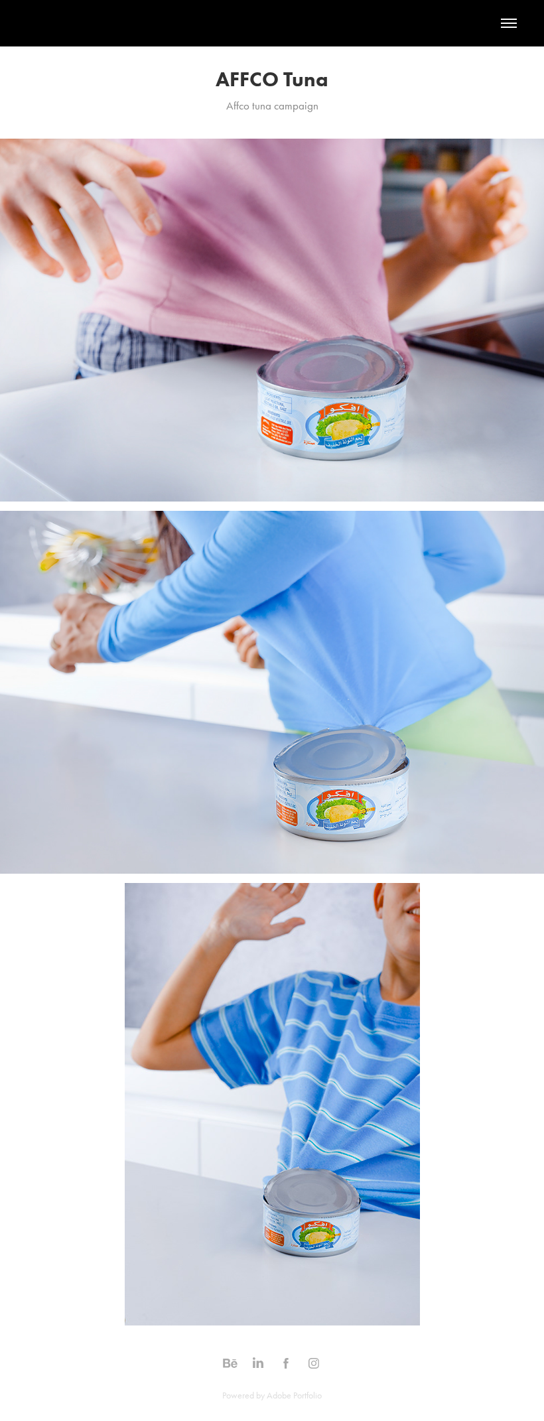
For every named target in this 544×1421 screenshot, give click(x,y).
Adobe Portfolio (294, 1395)
